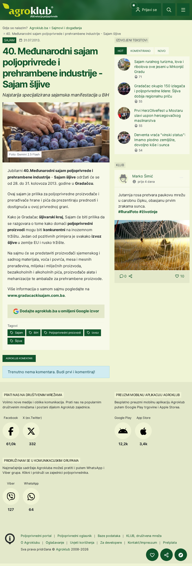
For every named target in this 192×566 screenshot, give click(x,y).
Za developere (111, 542)
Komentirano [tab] (140, 51)
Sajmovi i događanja (67, 28)
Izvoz (95, 332)
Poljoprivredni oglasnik (75, 536)
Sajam (18, 332)
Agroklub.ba (39, 28)
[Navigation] (183, 9)
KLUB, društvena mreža (144, 536)
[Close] (169, 9)
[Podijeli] (166, 554)
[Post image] (152, 244)
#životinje (148, 211)
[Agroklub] (30, 10)
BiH (35, 332)
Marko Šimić (142, 176)
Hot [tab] (121, 51)
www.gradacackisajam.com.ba (36, 295)
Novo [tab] (162, 51)
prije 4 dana (146, 181)
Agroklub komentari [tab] (19, 358)
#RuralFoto (128, 211)
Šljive (18, 341)
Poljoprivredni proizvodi (64, 332)
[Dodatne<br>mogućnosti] (180, 554)
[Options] (181, 178)
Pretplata (170, 542)
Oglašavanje (55, 542)
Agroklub (63, 549)
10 (182, 276)
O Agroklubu (30, 542)
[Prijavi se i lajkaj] (152, 554)
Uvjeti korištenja (82, 542)
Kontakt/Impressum (142, 542)
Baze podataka (109, 536)
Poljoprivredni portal (36, 536)
